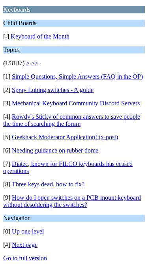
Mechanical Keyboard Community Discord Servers (76, 103)
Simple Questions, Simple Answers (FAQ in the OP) (77, 76)
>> (34, 63)
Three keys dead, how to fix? (48, 184)
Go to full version (25, 258)
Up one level (28, 231)
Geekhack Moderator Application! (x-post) (65, 137)
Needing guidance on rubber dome (55, 150)
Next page (24, 244)
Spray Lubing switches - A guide (53, 89)
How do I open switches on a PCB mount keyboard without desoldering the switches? (72, 201)
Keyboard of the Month (40, 36)
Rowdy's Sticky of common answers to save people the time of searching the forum (71, 120)
